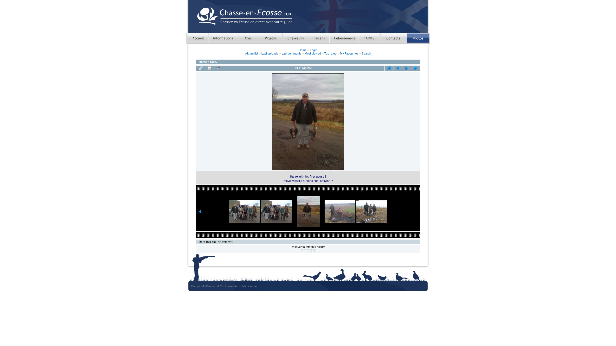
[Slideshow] (218, 68)
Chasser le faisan (319, 38)
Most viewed (313, 53)
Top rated (330, 53)
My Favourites (349, 53)
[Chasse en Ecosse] (308, 16)
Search (366, 53)
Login (313, 50)
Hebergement (344, 38)
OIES (213, 62)
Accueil (197, 38)
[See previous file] (397, 68)
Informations (223, 38)
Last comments (291, 53)
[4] (311, 250)
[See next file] (406, 68)
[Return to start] (389, 68)
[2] (305, 250)
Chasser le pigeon (270, 38)
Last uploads (269, 53)
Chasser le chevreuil (295, 38)
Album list (251, 53)
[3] (308, 250)
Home (303, 50)
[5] (314, 250)
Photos (418, 38)
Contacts (393, 38)
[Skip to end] (415, 68)
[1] (301, 250)
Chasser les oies (248, 38)
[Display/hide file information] (209, 68)
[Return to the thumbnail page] (200, 68)
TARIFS (369, 38)
